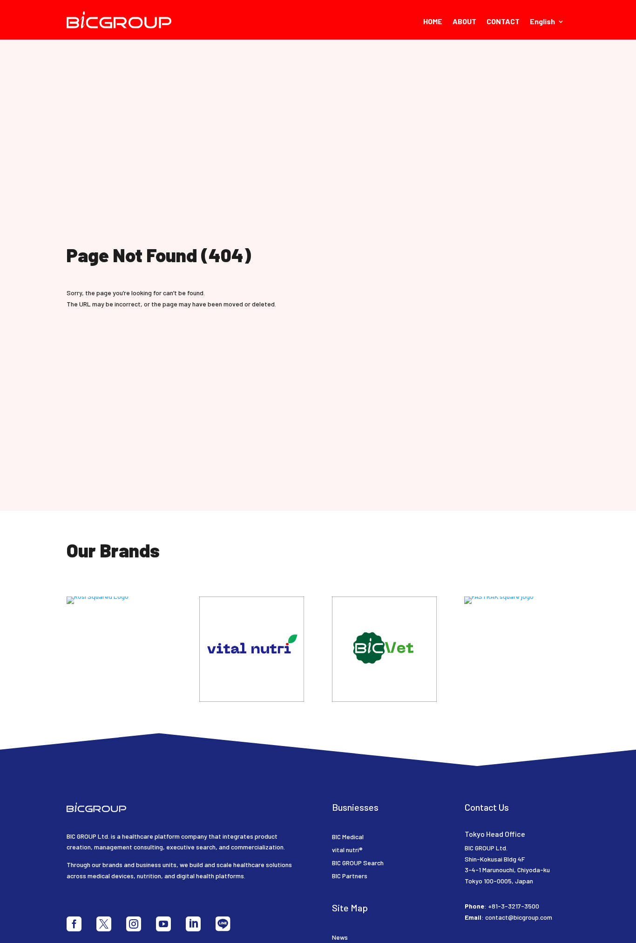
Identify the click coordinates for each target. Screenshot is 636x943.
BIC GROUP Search (358, 863)
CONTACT (503, 22)
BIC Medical (348, 837)
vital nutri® (347, 850)
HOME (432, 22)
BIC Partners (349, 876)
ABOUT (464, 22)
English (542, 22)
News (340, 937)
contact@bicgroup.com (518, 917)
